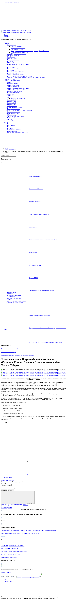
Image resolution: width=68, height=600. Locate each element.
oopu (27, 474)
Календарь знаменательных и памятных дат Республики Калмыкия (17, 355)
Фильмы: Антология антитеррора (10, 554)
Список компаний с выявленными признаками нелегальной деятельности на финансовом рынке (28, 530)
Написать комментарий (7, 480)
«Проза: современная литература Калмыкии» (12, 348)
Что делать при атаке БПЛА (9, 557)
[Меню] (30, 39)
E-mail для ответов (6, 485)
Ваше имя (4, 483)
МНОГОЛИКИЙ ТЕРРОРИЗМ (9, 548)
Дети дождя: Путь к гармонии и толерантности (14, 551)
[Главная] (16, 146)
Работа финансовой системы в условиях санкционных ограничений (20, 533)
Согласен (51, 598)
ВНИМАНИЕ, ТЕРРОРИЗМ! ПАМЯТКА (12, 546)
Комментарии (8, 477)
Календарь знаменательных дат (8, 352)
